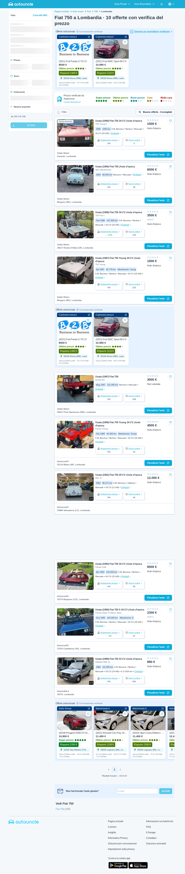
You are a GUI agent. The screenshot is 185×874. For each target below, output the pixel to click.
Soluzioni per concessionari (122, 843)
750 (96, 11)
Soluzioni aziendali (156, 843)
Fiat (89, 11)
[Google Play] (118, 865)
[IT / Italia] (171, 4)
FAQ (148, 827)
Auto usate (78, 11)
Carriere (112, 827)
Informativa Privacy (118, 838)
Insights (112, 832)
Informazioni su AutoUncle (159, 821)
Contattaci (151, 838)
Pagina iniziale (62, 11)
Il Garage (151, 832)
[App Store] (138, 865)
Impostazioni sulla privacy (121, 849)
